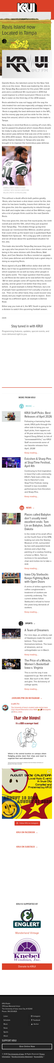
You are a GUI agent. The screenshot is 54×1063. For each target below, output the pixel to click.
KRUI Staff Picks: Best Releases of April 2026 (38, 415)
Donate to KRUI (27, 966)
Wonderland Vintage (27, 933)
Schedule (7, 1020)
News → (30, 507)
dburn (13, 43)
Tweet (31, 49)
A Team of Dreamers (37, 630)
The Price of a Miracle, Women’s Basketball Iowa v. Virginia (38, 664)
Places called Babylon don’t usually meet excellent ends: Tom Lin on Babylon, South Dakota (38, 522)
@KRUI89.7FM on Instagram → (27, 698)
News (6, 1028)
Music (6, 1024)
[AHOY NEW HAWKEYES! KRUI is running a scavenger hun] (27, 741)
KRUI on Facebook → (27, 832)
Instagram (36, 1016)
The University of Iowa (16, 1054)
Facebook (36, 1020)
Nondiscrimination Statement (22, 1057)
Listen (6, 1016)
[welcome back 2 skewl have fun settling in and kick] (27, 794)
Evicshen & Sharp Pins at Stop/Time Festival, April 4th (38, 462)
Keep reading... (31, 453)
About (6, 1036)
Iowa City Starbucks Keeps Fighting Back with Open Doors (37, 578)
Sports (6, 1032)
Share (23, 49)
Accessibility (38, 1057)
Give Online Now (27, 1046)
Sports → (30, 623)
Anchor (36, 1024)
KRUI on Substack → (27, 846)
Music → (30, 406)
